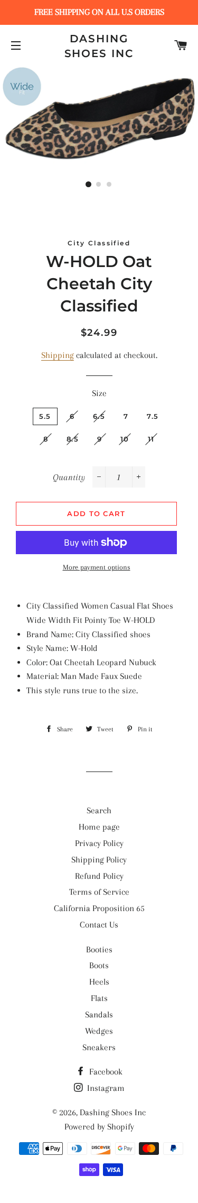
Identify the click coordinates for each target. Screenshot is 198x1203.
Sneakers (99, 1047)
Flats (99, 998)
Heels (99, 982)
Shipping (57, 355)
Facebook (104, 1072)
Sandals (99, 1014)
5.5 (45, 416)
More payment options (96, 567)
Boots (99, 965)
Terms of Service (99, 892)
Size (99, 393)
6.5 (99, 416)
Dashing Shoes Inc (99, 46)
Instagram (105, 1088)
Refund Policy (99, 876)
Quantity (69, 477)
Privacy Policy (99, 843)
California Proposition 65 (99, 908)
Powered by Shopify (99, 1127)
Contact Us (99, 925)
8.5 (73, 439)
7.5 (152, 416)
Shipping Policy (99, 860)
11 (151, 439)
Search (99, 810)
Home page (99, 827)
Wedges (99, 1031)
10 (124, 439)
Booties (99, 949)
